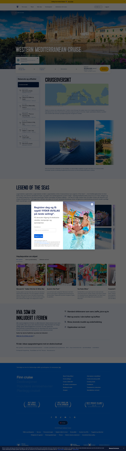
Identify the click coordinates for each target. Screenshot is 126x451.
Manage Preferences (114, 448)
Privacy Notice (61, 449)
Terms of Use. (76, 449)
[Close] (123, 448)
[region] (63, 448)
